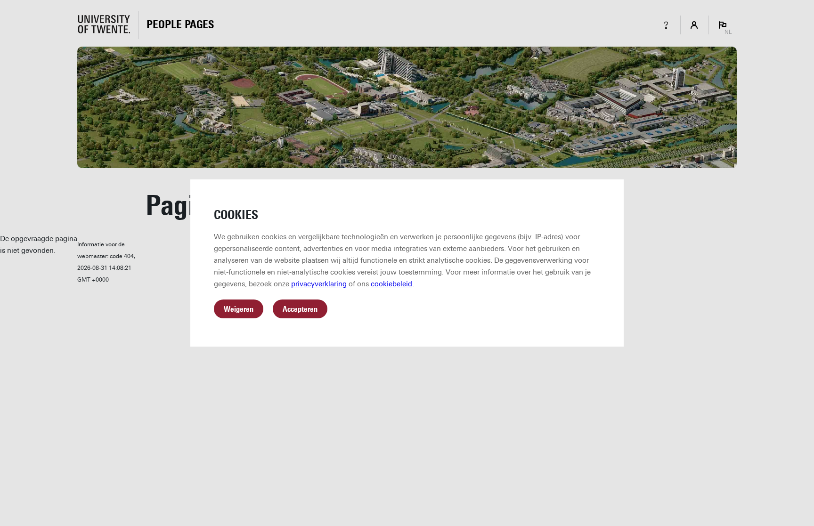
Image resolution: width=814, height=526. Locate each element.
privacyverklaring (319, 284)
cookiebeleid (391, 284)
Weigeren (238, 309)
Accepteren (300, 309)
